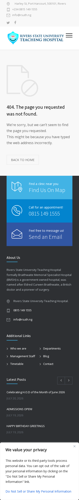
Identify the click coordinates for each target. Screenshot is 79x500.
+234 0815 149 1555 (24, 9)
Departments (52, 348)
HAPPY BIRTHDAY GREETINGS (26, 426)
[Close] (74, 446)
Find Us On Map (47, 190)
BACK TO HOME (22, 160)
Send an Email (45, 236)
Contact (48, 364)
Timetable (16, 364)
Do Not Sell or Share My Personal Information (38, 491)
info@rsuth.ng (21, 15)
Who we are (18, 348)
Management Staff (22, 356)
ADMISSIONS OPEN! (19, 409)
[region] (39, 471)
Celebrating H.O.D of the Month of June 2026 (36, 392)
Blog (46, 356)
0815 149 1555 (44, 213)
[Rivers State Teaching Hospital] (36, 38)
